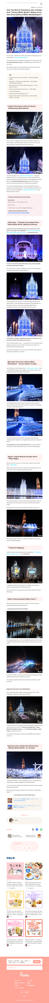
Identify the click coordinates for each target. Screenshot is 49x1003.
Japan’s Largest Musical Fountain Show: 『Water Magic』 (23, 89)
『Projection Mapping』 (15, 91)
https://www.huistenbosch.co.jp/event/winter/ (18, 212)
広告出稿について (12, 967)
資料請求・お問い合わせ (20, 982)
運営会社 (29, 982)
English (24, 995)
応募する (37, 961)
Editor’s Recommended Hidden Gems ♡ (19, 93)
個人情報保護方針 (30, 985)
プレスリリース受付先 (19, 987)
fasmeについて (18, 980)
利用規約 (16, 985)
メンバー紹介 (29, 980)
